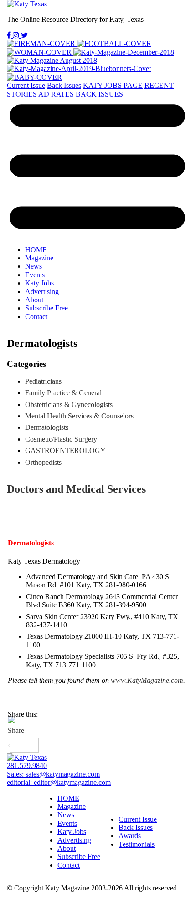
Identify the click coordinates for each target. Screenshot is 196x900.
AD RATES (56, 94)
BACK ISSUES (99, 94)
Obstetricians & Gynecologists (69, 404)
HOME (36, 250)
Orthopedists (43, 462)
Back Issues (64, 85)
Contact (36, 316)
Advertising (42, 291)
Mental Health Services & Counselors (79, 416)
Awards (130, 835)
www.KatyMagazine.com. (147, 680)
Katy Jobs (39, 283)
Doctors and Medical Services (76, 489)
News (33, 266)
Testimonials (137, 844)
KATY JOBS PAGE (113, 85)
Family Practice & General (63, 393)
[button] (98, 168)
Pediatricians (43, 381)
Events (35, 275)
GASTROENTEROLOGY (65, 450)
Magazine (39, 258)
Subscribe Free (46, 308)
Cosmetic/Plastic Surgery (61, 439)
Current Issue (26, 85)
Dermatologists (31, 543)
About (34, 300)
